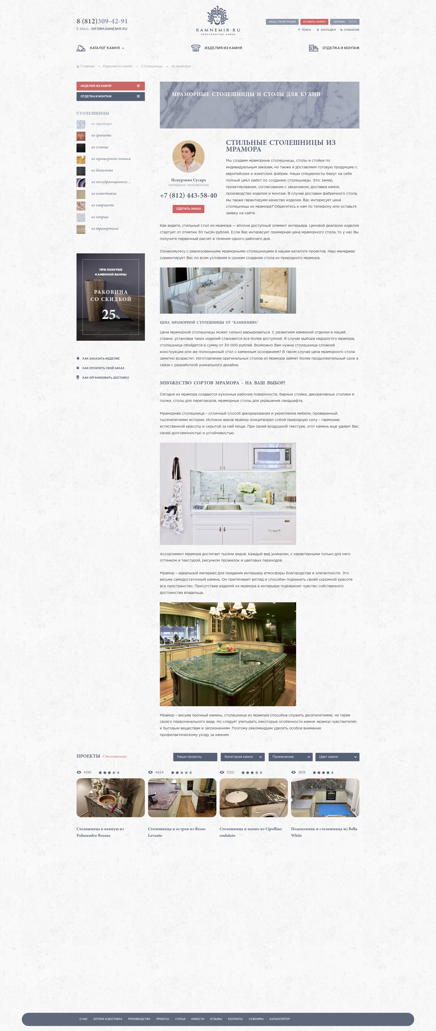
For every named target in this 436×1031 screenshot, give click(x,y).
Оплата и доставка (108, 1019)
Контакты (235, 1019)
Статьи (180, 1019)
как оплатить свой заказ (103, 368)
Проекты (162, 1019)
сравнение (351, 30)
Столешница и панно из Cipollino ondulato (251, 832)
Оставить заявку (314, 21)
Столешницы (93, 114)
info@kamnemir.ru (109, 29)
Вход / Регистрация (282, 21)
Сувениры (256, 1019)
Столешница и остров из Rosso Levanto (177, 832)
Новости (197, 1019)
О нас (83, 1019)
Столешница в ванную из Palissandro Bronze (100, 832)
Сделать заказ (188, 209)
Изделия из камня (96, 86)
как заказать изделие (101, 359)
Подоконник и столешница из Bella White (324, 832)
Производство (139, 1019)
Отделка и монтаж (96, 96)
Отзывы (216, 1019)
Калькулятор (280, 1019)
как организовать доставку (105, 378)
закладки (328, 30)
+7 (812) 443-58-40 (188, 196)
